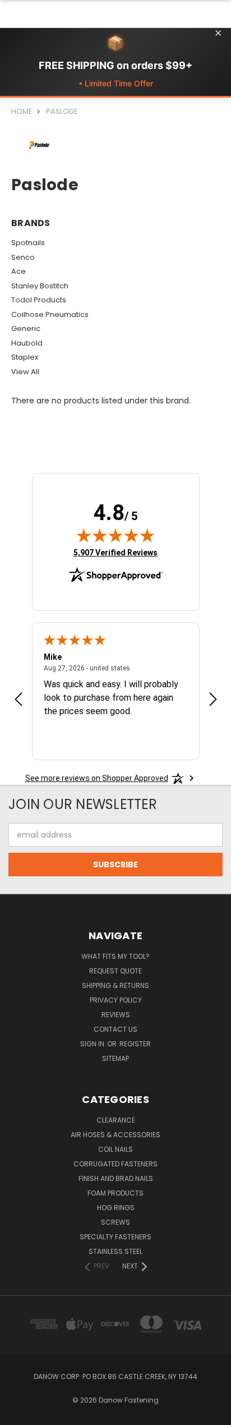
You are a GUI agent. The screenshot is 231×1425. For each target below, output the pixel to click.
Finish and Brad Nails (115, 1178)
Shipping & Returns (115, 985)
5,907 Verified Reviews (115, 552)
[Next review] (213, 701)
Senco (23, 257)
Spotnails (28, 242)
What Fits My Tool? (115, 956)
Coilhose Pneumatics (50, 314)
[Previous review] (18, 701)
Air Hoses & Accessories (115, 1134)
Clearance (115, 1120)
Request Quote (115, 971)
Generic (25, 328)
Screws (115, 1222)
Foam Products (115, 1193)
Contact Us (115, 1029)
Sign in (93, 1044)
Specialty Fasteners (115, 1237)
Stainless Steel (115, 1251)
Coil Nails (115, 1149)
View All (25, 371)
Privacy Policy (116, 1000)
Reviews (115, 1014)
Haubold (27, 343)
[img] (115, 535)
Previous (17, 1414)
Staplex (24, 357)
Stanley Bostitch (39, 286)
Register (135, 1044)
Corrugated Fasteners (115, 1164)
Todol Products (38, 300)
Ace (18, 271)
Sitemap (115, 1058)
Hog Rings (116, 1207)
